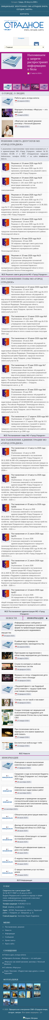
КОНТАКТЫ (24, 14)
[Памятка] (11, 61)
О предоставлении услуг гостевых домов (29, 870)
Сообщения (9, 937)
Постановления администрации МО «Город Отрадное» (27, 612)
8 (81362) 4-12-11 (24, 904)
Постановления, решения (14, 927)
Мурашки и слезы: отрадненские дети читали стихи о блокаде (31, 676)
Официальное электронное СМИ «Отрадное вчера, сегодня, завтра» (24, 7)
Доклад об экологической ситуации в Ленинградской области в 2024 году (31, 826)
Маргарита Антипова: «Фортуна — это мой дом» (22, 958)
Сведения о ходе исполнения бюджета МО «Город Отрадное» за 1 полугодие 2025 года (31, 776)
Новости (26, 754)
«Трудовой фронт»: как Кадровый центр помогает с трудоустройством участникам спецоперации (30, 688)
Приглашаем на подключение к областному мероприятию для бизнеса (31, 654)
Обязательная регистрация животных (31, 815)
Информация (35, 618)
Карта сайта (9, 944)
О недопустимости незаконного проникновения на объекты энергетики (31, 859)
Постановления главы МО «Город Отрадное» (26, 435)
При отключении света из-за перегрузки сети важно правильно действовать (29, 731)
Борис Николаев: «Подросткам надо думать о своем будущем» (24, 972)
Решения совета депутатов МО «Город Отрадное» (26, 274)
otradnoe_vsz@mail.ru (16, 907)
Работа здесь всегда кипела (15, 955)
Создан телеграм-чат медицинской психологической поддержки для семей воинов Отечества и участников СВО (31, 714)
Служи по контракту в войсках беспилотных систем (28, 665)
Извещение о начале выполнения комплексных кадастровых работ (29, 763)
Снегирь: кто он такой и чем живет (29, 700)
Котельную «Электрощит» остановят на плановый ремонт (31, 837)
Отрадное (21, 38)
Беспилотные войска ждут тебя (28, 743)
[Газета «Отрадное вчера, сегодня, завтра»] (24, 25)
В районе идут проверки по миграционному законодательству (29, 642)
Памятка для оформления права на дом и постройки (30, 848)
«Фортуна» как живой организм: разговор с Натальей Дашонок (24, 963)
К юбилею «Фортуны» (12, 967)
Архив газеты (10, 940)
